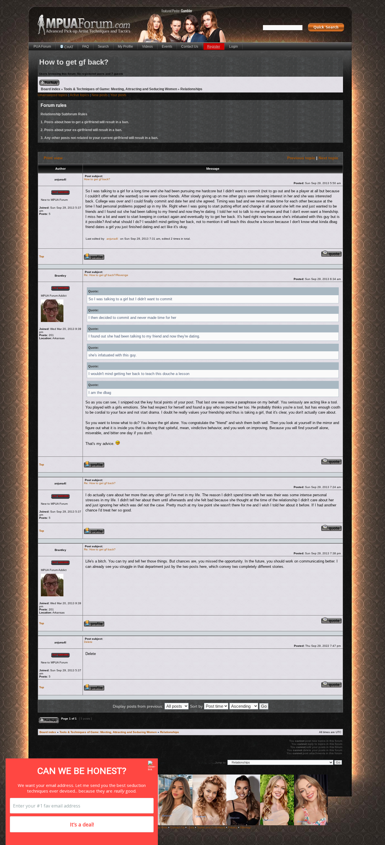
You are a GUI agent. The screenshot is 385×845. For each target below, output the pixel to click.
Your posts (118, 95)
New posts (100, 95)
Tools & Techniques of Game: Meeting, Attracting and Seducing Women (120, 89)
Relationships (191, 89)
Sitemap (245, 827)
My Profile (125, 46)
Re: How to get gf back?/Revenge (106, 275)
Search (103, 46)
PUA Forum (42, 46)
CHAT (68, 47)
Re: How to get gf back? (100, 483)
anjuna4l (112, 238)
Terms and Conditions (211, 827)
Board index (50, 89)
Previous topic (301, 158)
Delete (88, 641)
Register (213, 46)
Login (233, 46)
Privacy (232, 827)
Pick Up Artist (159, 827)
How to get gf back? (97, 179)
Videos (147, 46)
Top (41, 256)
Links (190, 827)
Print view (53, 158)
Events (167, 46)
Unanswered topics (52, 95)
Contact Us (189, 46)
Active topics (79, 95)
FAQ (85, 46)
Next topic (328, 158)
